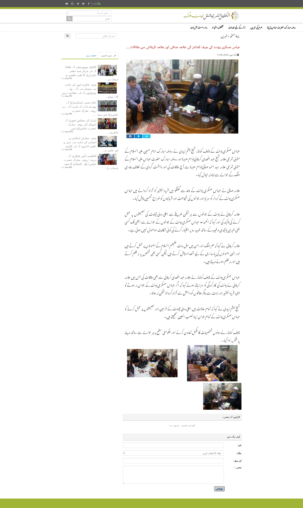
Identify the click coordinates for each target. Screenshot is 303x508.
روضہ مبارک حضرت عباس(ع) (281, 27)
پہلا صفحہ (234, 35)
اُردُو (96, 3)
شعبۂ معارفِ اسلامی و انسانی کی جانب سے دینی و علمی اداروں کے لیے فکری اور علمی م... (91, 144)
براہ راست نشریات (198, 27)
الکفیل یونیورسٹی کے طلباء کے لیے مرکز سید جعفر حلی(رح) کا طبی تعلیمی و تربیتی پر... (91, 73)
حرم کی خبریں (256, 27)
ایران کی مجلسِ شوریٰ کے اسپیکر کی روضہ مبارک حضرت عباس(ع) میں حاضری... (91, 126)
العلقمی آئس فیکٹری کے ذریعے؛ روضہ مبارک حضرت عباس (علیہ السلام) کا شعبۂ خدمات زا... (90, 162)
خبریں (224, 35)
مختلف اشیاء (217, 27)
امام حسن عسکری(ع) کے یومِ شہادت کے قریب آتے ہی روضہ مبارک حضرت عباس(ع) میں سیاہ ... (90, 108)
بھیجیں (219, 488)
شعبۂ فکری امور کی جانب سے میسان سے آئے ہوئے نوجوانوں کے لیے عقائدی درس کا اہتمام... (90, 90)
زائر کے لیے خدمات (237, 27)
